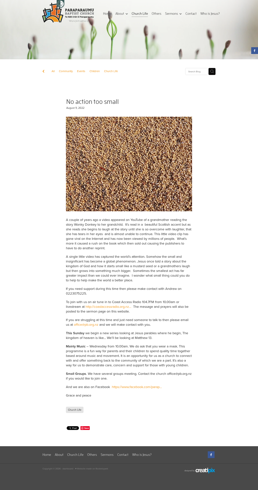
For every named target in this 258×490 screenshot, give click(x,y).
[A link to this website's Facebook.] (254, 50)
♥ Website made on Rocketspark (91, 468)
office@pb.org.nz (86, 324)
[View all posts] (43, 71)
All (53, 71)
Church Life (111, 71)
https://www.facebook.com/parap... (137, 386)
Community (66, 71)
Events (81, 71)
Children (95, 71)
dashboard (68, 468)
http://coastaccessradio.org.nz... (108, 306)
